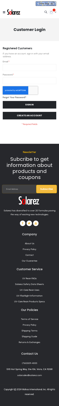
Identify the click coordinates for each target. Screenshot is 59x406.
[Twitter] (29, 223)
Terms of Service (29, 319)
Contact (29, 255)
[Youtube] (36, 223)
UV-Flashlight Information (29, 295)
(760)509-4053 (29, 363)
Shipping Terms (29, 330)
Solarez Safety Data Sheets (29, 284)
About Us (29, 243)
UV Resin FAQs (29, 278)
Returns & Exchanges (29, 342)
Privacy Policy (29, 249)
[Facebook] (22, 223)
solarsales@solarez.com (29, 375)
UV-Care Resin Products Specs (29, 301)
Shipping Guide (29, 336)
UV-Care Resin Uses (29, 290)
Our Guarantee (29, 260)
